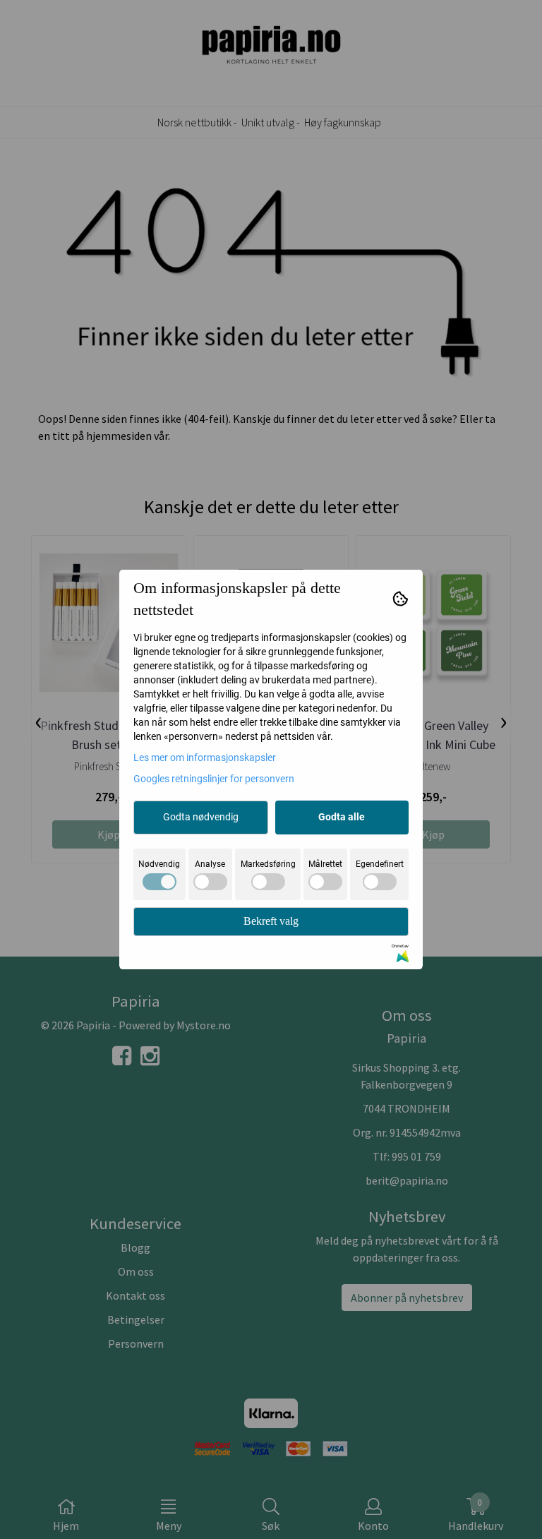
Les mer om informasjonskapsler (204, 757)
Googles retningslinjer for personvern (213, 778)
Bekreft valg (271, 921)
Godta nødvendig (201, 816)
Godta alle (341, 816)
